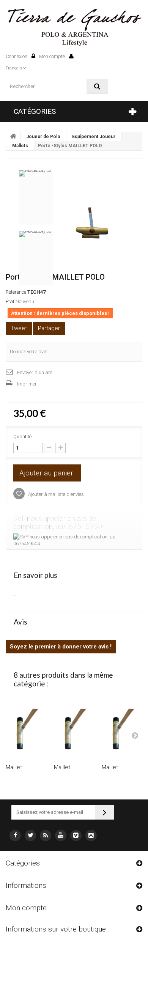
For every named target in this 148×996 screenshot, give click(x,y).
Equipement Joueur (93, 136)
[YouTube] (60, 835)
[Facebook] (15, 835)
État (10, 301)
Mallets (20, 145)
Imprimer (27, 384)
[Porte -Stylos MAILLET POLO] (93, 221)
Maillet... (16, 767)
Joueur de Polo (43, 136)
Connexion (17, 56)
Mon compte (52, 56)
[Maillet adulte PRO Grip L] (26, 731)
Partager (49, 328)
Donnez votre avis (28, 351)
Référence (16, 292)
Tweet (19, 328)
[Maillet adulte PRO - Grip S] (122, 731)
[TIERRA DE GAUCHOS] (74, 28)
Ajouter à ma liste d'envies (55, 494)
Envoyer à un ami (35, 372)
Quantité (22, 436)
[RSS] (45, 835)
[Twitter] (30, 835)
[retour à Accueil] (13, 136)
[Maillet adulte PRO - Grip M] (74, 731)
